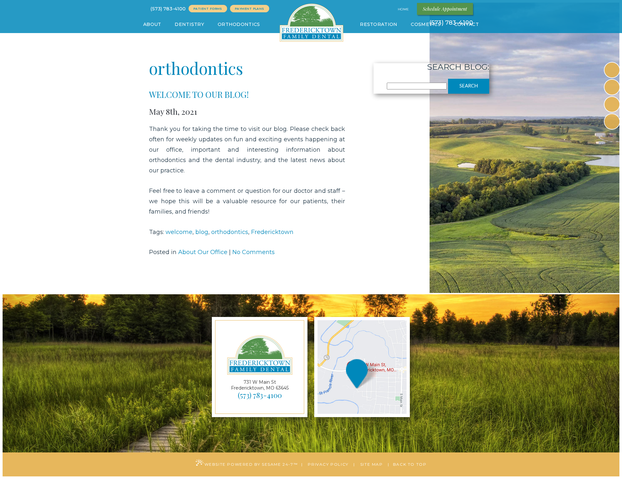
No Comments (253, 252)
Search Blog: (458, 66)
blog (201, 232)
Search (468, 86)
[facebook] (612, 70)
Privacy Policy (328, 464)
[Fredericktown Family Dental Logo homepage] (311, 24)
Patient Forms (207, 8)
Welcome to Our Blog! (199, 94)
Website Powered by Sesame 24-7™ (251, 464)
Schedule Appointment (445, 9)
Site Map (371, 464)
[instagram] (612, 104)
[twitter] (612, 121)
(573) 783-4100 (168, 8)
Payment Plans (249, 8)
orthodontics (229, 232)
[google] (612, 87)
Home (404, 9)
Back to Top (410, 464)
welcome (179, 232)
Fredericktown (272, 232)
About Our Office (202, 252)
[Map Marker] (354, 375)
